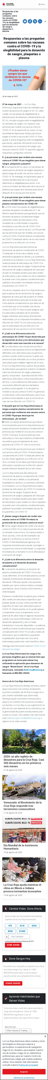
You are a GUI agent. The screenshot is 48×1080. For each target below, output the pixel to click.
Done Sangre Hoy (19, 958)
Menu (42, 4)
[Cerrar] (45, 1036)
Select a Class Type (10, 1027)
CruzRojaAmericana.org (30, 718)
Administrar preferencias (24, 1077)
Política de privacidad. (28, 1065)
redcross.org (12, 718)
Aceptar (24, 1071)
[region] (24, 1057)
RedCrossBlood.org (33, 669)
